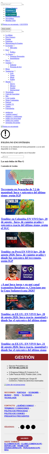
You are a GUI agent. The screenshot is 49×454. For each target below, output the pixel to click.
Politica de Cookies (14, 413)
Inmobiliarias (14, 58)
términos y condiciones (13, 116)
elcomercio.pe (12, 444)
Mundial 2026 (10, 20)
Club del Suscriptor (12, 94)
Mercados (13, 48)
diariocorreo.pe (13, 448)
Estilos (12, 79)
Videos (7, 106)
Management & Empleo (14, 43)
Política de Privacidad (16, 411)
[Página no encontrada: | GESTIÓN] (14, 24)
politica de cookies (12, 120)
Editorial (13, 65)
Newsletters (9, 18)
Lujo (11, 73)
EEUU (12, 84)
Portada (8, 39)
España (12, 88)
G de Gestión (11, 14)
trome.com (22, 446)
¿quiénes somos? (11, 114)
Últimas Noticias (11, 8)
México (12, 86)
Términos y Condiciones (16, 408)
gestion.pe (9, 112)
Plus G (7, 60)
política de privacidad (13, 118)
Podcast (8, 102)
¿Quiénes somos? (25, 406)
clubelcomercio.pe (31, 444)
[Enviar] (23, 4)
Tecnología (9, 92)
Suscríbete (24, 438)
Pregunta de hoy (16, 67)
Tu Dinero (9, 54)
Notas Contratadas (12, 100)
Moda (12, 77)
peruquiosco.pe (31, 448)
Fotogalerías (9, 108)
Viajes (12, 75)
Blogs (7, 69)
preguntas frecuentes (12, 123)
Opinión (8, 63)
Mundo (8, 82)
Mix (6, 96)
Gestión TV (9, 104)
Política (12, 52)
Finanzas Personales (12, 16)
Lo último (9, 35)
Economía (9, 46)
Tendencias (9, 71)
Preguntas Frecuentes (16, 416)
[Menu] (2, 2)
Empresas (8, 12)
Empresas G (10, 10)
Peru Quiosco (10, 37)
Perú (7, 50)
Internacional (14, 90)
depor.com (10, 446)
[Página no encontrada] (9, 126)
